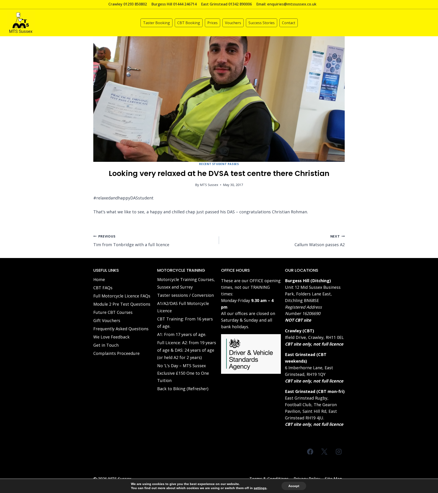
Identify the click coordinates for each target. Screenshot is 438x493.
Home (99, 279)
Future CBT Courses (113, 312)
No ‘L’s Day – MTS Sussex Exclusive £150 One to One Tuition (183, 373)
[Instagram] (338, 451)
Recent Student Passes (219, 164)
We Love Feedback (111, 337)
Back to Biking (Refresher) (182, 388)
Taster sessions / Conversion (185, 295)
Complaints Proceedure (116, 353)
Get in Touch (106, 345)
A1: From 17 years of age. (181, 334)
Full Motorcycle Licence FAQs (121, 296)
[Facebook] (310, 451)
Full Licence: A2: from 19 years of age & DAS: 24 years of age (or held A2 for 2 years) (186, 350)
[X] (324, 451)
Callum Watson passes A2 (320, 240)
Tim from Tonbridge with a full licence (131, 240)
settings (260, 488)
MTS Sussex (209, 185)
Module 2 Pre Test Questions (121, 304)
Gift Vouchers (106, 320)
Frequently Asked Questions (121, 328)
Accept (293, 486)
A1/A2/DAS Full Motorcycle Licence (183, 307)
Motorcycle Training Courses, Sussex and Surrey (186, 283)
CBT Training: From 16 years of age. (185, 322)
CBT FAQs (102, 287)
